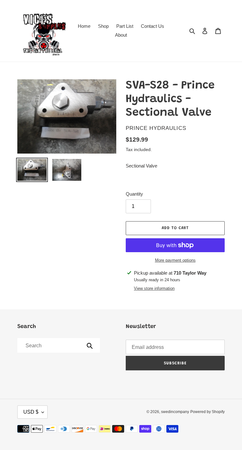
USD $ (30, 412)
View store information (154, 288)
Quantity (134, 194)
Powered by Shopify (207, 412)
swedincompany (175, 412)
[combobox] (58, 345)
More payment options (175, 260)
